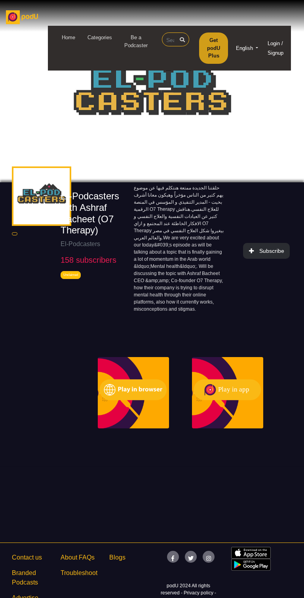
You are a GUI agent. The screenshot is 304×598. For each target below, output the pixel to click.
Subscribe (271, 251)
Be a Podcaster (136, 41)
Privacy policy (199, 593)
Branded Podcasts (25, 577)
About (69, 557)
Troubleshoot (79, 572)
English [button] (245, 48)
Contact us (27, 557)
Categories (99, 37)
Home (68, 37)
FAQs (87, 557)
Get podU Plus (213, 48)
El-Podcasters (80, 244)
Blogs (117, 557)
